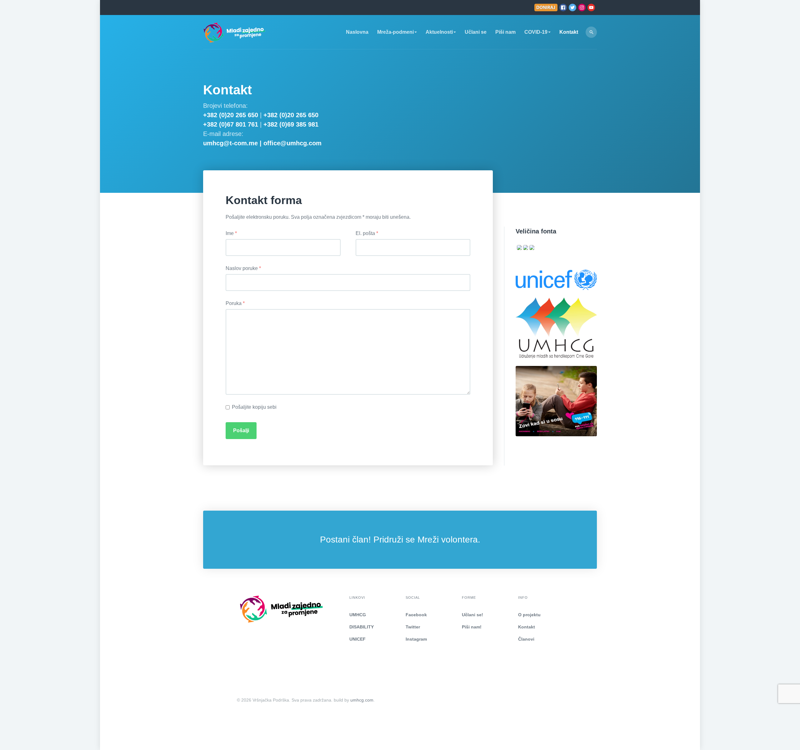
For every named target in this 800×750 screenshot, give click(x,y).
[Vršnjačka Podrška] (234, 32)
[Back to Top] (780, 730)
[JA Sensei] (238, 608)
